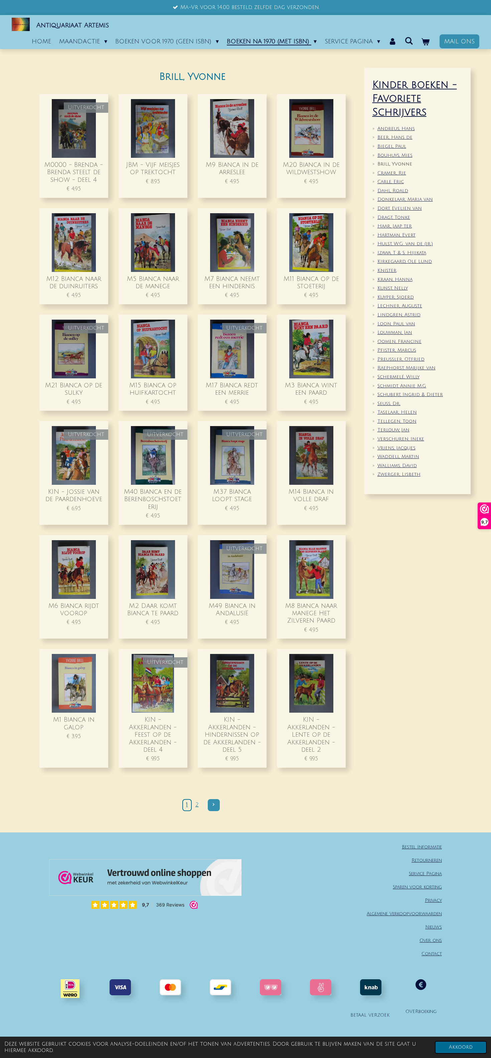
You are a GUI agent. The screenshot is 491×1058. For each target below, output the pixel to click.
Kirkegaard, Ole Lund (404, 261)
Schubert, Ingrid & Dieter (410, 394)
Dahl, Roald (392, 190)
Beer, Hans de (395, 137)
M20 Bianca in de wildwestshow (311, 168)
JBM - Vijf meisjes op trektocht (153, 168)
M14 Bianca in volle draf (311, 495)
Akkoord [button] (461, 1047)
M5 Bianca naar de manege (153, 282)
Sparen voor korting (417, 887)
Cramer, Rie (391, 172)
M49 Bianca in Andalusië (232, 609)
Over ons (431, 940)
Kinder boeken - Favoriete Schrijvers (414, 99)
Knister (386, 270)
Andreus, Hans (396, 128)
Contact (432, 953)
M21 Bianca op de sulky (73, 389)
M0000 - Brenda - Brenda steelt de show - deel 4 (73, 172)
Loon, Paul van (396, 323)
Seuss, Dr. (388, 403)
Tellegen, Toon (397, 421)
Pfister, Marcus (396, 350)
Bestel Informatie (422, 846)
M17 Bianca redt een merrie (232, 389)
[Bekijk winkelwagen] (425, 42)
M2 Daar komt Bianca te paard (152, 609)
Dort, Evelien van (399, 208)
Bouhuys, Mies (395, 155)
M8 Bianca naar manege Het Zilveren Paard (311, 613)
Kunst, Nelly (392, 288)
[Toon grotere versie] (270, 987)
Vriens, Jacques (396, 447)
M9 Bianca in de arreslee (232, 168)
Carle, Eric (390, 181)
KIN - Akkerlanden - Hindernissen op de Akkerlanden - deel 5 (232, 734)
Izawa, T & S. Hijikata (401, 252)
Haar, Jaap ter (394, 226)
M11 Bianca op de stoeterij (311, 282)
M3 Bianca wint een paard (311, 389)
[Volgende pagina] (214, 805)
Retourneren (427, 860)
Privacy (433, 900)
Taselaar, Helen (397, 412)
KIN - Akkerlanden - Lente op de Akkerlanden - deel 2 (311, 734)
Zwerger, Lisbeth (399, 474)
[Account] (392, 41)
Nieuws (433, 927)
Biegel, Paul (391, 146)
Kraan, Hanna (395, 279)
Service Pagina (425, 873)
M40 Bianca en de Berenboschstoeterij (153, 499)
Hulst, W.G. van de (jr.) (405, 243)
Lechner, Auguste (399, 305)
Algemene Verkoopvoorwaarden (404, 913)
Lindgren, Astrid (399, 314)
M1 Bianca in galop (74, 723)
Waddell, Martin (398, 456)
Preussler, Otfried (401, 359)
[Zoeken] (409, 41)
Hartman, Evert (396, 235)
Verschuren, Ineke (400, 438)
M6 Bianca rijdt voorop (73, 609)
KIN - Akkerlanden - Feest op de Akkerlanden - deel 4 (153, 734)
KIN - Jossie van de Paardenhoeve (73, 495)
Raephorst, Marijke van (406, 367)
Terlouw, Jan (393, 429)
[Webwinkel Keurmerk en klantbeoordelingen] (145, 879)
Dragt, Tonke (393, 217)
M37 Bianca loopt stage (232, 495)
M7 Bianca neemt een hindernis (232, 282)
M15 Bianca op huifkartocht (152, 389)
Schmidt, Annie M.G (401, 385)
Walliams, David (397, 465)
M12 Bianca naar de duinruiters (73, 282)
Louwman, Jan (394, 332)
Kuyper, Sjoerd (395, 297)
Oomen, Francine (399, 341)
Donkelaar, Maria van (405, 199)
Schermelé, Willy (398, 376)
